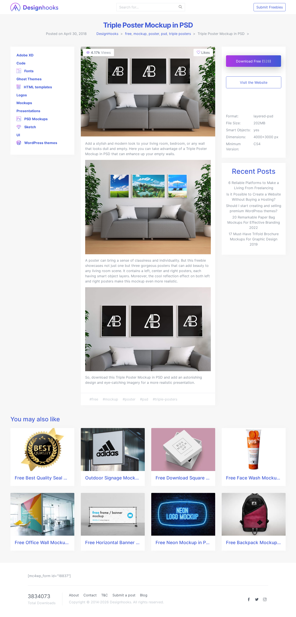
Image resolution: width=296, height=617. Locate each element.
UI (18, 135)
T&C (104, 595)
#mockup (111, 399)
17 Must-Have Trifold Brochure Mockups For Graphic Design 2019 (254, 239)
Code (21, 63)
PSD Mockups (35, 119)
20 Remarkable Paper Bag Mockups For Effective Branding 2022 (253, 222)
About (74, 595)
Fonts (28, 71)
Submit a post (123, 595)
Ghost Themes (29, 79)
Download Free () (253, 61)
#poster (130, 399)
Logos (21, 95)
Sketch (29, 127)
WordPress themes (40, 143)
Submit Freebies (269, 7)
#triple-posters (165, 399)
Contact (90, 595)
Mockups (24, 103)
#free (94, 399)
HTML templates (37, 87)
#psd (144, 399)
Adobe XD (25, 55)
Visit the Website (253, 82)
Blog (143, 595)
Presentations (28, 111)
